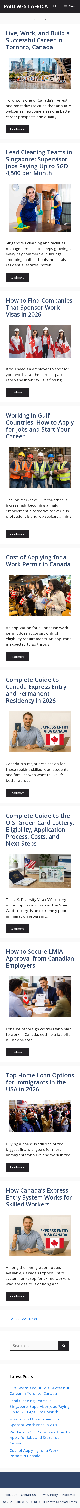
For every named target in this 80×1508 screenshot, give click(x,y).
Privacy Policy (49, 1495)
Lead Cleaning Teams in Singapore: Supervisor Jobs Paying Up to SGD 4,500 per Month (39, 162)
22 (24, 1318)
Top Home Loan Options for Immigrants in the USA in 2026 (40, 1082)
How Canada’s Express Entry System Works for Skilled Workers (39, 1197)
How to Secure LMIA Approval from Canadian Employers (40, 958)
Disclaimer (69, 1495)
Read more (17, 129)
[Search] (63, 1346)
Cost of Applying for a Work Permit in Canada (38, 560)
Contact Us (28, 1495)
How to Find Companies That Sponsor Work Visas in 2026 (39, 307)
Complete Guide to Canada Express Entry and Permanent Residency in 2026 (36, 690)
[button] (55, 6)
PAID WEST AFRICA (26, 6)
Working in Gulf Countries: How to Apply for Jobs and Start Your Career (40, 425)
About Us (11, 1495)
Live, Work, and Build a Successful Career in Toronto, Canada (38, 40)
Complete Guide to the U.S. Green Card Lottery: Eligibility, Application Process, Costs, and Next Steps (40, 829)
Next (35, 1318)
